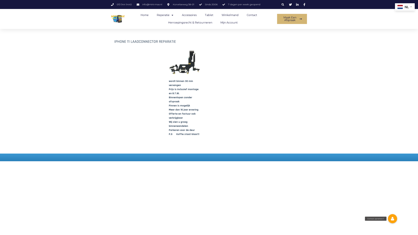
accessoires (189, 15)
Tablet (209, 15)
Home (145, 15)
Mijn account (229, 22)
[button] (282, 4)
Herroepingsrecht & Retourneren (190, 22)
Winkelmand (230, 15)
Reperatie (163, 15)
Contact (252, 15)
